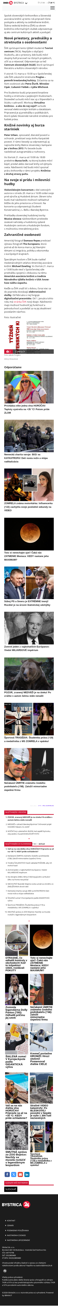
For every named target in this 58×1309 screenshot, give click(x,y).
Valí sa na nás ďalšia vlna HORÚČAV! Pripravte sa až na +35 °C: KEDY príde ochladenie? (31, 850)
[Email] (20, 1175)
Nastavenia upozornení (18, 1240)
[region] (26, 3)
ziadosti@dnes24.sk (44, 1265)
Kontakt (11, 1220)
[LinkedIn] (27, 1175)
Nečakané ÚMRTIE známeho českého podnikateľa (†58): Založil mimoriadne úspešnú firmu (28, 857)
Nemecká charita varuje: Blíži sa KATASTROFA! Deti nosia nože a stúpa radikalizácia (28, 892)
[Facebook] (7, 1175)
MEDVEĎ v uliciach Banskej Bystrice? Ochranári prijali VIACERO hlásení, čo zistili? (29, 825)
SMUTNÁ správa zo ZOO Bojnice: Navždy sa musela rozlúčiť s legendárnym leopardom (29, 913)
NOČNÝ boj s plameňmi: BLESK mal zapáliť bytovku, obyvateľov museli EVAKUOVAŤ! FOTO (29, 832)
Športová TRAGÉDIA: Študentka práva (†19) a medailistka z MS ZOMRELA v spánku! (26, 906)
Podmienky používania (18, 1230)
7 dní (34, 844)
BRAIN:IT (8, 1295)
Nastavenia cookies (16, 1235)
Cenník (10, 1225)
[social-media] (4, 1271)
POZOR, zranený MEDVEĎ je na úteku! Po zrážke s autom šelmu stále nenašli (30, 818)
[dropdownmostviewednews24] (29, 921)
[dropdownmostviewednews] (29, 839)
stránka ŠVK (20, 301)
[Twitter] (14, 1175)
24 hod (42, 844)
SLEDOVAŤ (10, 1189)
